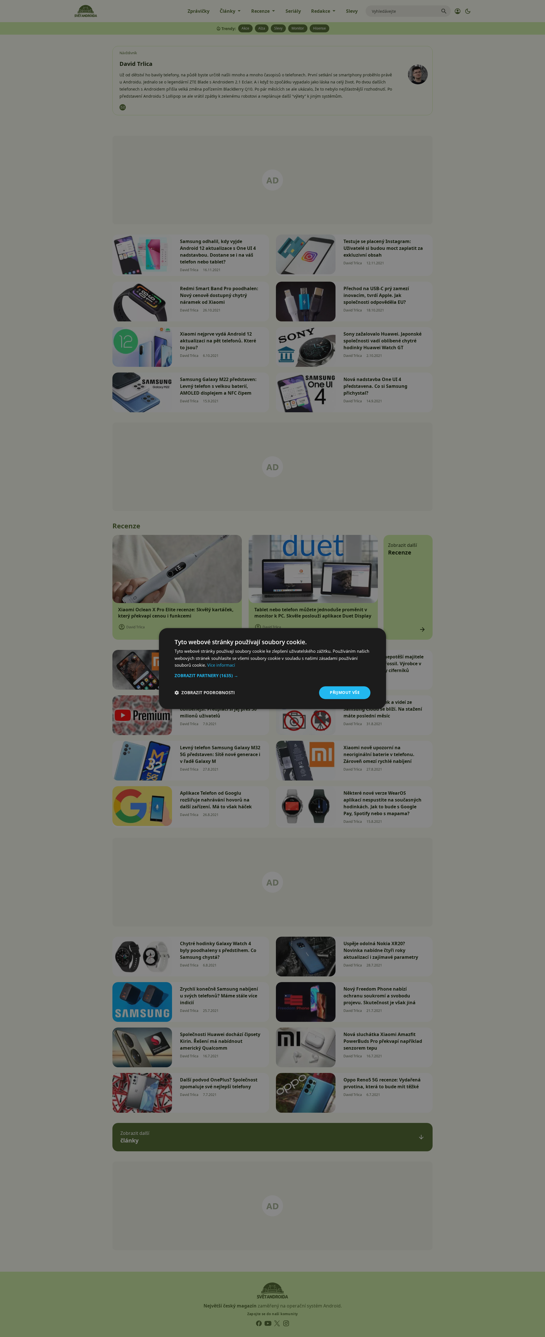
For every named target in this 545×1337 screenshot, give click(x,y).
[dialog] (272, 668)
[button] (272, 675)
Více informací (221, 665)
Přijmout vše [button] (345, 692)
